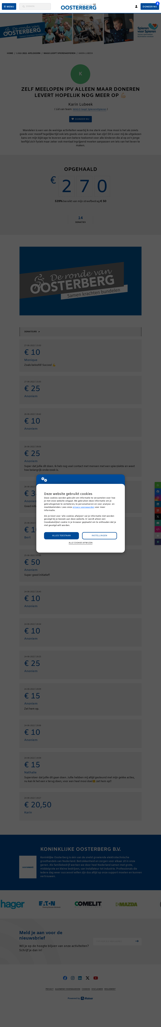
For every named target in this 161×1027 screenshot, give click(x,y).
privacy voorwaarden (83, 507)
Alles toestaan (61, 535)
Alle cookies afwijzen (80, 543)
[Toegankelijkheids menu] (157, 3)
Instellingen (99, 535)
